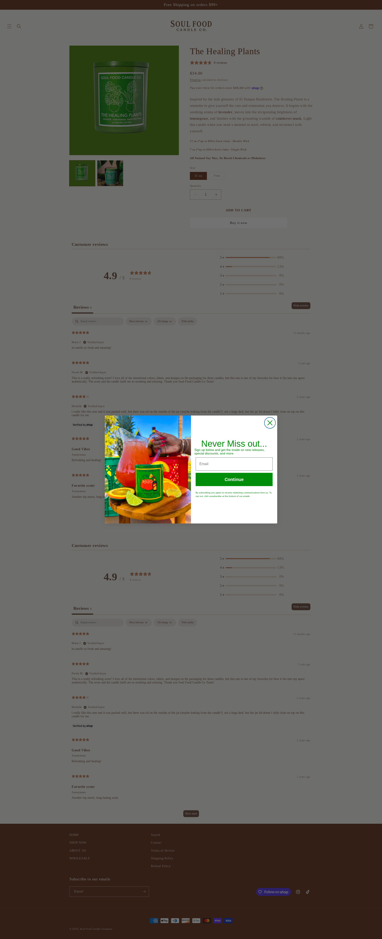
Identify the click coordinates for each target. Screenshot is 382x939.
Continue (234, 479)
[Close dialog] (269, 422)
